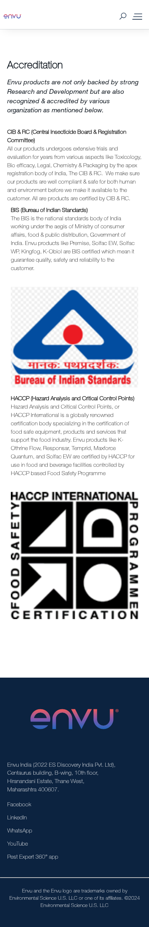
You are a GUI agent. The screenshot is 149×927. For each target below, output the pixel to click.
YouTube (17, 843)
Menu (137, 16)
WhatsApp (19, 830)
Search (122, 16)
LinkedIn (17, 817)
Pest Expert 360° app (32, 856)
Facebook (19, 804)
